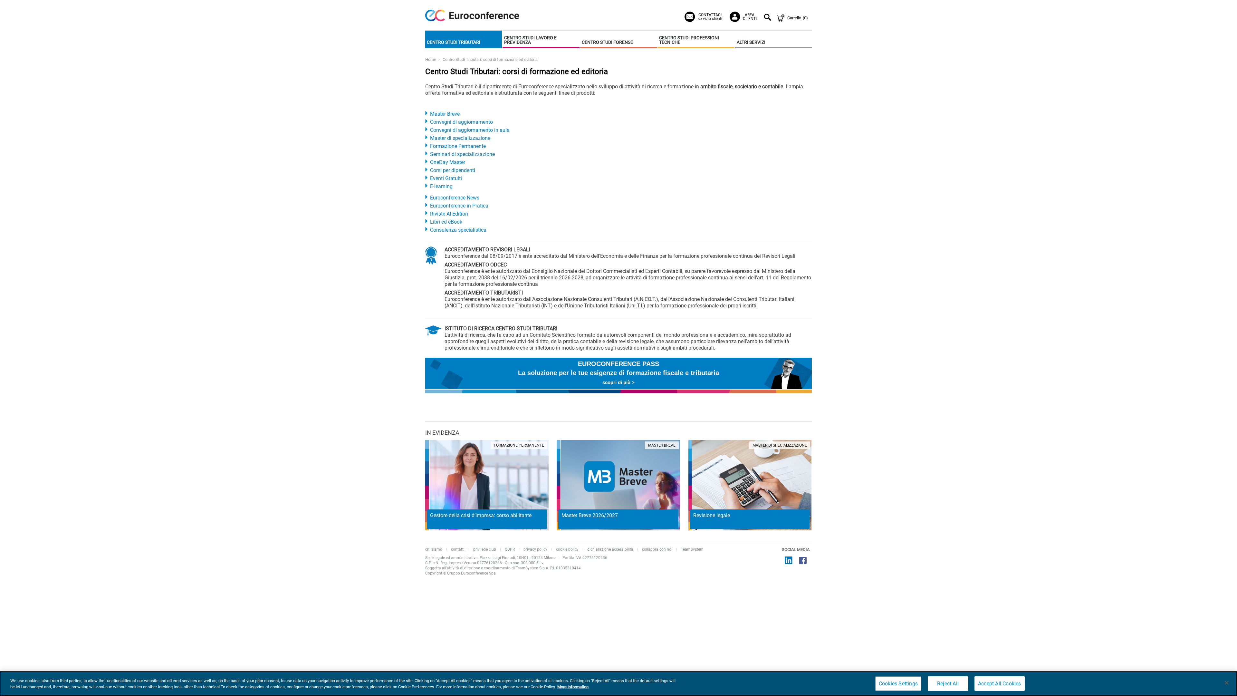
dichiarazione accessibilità (610, 549)
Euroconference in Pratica (459, 206)
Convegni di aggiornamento (461, 122)
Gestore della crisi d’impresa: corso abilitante (481, 515)
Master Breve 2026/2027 (589, 515)
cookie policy (567, 549)
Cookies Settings (898, 684)
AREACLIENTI (750, 17)
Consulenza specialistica (458, 230)
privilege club (484, 549)
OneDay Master (447, 162)
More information (573, 686)
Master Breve (445, 114)
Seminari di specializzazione (462, 154)
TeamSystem (692, 549)
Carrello (797, 17)
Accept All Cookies (999, 684)
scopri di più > (618, 382)
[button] (463, 39)
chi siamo (433, 549)
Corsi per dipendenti (452, 170)
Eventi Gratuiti (446, 178)
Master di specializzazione (460, 138)
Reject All (948, 684)
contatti (458, 549)
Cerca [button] (768, 18)
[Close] (1227, 683)
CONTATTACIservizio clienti (710, 17)
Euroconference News (454, 198)
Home (430, 59)
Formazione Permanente (458, 146)
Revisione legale (711, 515)
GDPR (510, 549)
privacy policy (535, 549)
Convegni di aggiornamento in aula (470, 130)
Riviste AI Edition (449, 214)
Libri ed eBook (446, 222)
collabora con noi (657, 549)
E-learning (441, 186)
